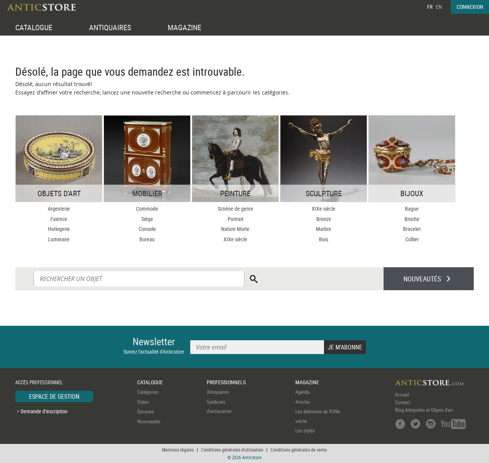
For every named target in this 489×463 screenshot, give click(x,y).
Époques (145, 411)
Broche (412, 219)
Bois (323, 239)
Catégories (147, 391)
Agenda (302, 391)
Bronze (323, 219)
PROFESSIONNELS (226, 382)
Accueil (402, 394)
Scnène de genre (235, 208)
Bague (412, 208)
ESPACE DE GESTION (54, 396)
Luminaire (59, 239)
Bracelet (412, 228)
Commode (147, 208)
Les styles (305, 430)
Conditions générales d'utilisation (232, 450)
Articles (302, 401)
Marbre (323, 228)
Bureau (147, 239)
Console (147, 228)
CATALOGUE (33, 27)
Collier (412, 239)
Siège (147, 219)
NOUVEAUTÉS (422, 278)
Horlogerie (59, 228)
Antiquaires (218, 391)
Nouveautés (148, 421)
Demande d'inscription (44, 411)
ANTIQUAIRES (110, 27)
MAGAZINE (184, 27)
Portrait (235, 219)
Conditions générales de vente (298, 450)
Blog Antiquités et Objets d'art (424, 409)
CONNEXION (470, 6)
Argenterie (59, 208)
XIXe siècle (235, 239)
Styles (143, 401)
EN (439, 6)
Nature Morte (235, 228)
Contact (402, 402)
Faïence (58, 219)
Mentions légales (178, 450)
